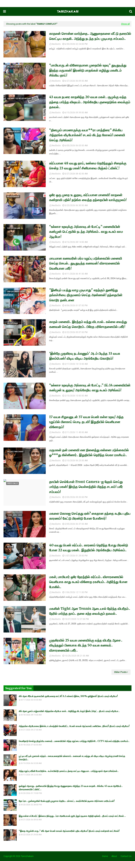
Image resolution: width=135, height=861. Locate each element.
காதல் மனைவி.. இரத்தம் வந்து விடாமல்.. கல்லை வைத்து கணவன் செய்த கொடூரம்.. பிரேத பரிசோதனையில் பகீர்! (88, 324)
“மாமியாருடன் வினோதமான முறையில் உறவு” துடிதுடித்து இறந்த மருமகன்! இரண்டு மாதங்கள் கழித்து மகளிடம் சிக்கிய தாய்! (87, 70)
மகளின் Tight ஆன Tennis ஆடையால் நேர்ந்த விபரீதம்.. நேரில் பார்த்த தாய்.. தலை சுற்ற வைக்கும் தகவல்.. (89, 611)
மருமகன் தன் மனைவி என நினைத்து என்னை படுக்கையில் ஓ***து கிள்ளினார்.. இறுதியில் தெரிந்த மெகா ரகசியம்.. (89, 452)
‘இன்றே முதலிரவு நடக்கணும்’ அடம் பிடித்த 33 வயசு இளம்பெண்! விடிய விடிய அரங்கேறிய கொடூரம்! (84, 356)
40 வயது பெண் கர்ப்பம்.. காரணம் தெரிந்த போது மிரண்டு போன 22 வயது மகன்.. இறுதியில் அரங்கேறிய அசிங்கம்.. (88, 547)
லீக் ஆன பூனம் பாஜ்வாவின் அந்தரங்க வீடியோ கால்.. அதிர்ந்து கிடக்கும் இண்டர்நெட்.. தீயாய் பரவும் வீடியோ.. (69, 711)
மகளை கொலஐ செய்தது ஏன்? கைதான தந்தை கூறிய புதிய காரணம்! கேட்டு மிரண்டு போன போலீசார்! (89, 516)
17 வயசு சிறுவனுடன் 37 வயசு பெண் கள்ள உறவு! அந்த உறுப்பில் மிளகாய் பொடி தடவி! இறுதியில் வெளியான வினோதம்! (86, 422)
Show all (125, 24)
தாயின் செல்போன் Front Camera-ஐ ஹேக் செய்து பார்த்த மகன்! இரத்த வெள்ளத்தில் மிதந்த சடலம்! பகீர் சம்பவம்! (86, 487)
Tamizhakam (27, 856)
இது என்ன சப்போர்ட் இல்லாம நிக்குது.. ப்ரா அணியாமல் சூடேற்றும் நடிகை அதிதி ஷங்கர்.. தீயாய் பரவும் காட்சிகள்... (72, 815)
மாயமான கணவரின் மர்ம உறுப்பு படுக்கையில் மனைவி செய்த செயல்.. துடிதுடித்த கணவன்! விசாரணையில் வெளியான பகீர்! (85, 263)
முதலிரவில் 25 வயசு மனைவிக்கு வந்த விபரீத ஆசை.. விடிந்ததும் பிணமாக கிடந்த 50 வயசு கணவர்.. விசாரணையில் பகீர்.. (85, 645)
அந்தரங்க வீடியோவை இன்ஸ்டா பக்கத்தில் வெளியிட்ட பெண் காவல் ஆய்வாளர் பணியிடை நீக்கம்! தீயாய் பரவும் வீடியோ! (74, 726)
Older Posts (120, 672)
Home (105, 856)
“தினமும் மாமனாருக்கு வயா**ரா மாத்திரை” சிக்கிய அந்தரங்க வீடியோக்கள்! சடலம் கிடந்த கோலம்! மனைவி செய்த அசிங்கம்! (87, 135)
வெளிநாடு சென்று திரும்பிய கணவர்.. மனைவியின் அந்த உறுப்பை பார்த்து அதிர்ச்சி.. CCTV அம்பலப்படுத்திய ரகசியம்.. (74, 741)
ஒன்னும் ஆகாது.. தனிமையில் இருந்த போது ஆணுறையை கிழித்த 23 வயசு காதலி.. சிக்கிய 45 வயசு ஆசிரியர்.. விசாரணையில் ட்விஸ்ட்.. (71, 788)
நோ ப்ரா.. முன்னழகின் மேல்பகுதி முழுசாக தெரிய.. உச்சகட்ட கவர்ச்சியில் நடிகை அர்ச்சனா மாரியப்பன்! (67, 801)
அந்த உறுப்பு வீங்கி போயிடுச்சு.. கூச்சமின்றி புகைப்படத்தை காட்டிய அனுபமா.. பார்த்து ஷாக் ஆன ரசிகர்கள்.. (69, 771)
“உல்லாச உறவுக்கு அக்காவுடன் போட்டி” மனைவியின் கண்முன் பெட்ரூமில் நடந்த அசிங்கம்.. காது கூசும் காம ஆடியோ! (86, 231)
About (114, 856)
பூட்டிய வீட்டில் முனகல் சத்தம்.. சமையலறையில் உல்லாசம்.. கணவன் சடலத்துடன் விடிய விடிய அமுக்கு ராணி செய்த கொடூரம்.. (72, 758)
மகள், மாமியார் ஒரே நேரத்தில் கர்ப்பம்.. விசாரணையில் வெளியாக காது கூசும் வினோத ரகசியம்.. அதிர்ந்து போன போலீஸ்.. (88, 582)
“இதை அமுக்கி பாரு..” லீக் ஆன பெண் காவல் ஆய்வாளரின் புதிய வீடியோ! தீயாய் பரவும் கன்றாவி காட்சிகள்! (69, 830)
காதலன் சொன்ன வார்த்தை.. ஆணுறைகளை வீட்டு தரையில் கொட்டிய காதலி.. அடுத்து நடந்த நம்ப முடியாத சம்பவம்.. (90, 36)
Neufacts (56, 44)
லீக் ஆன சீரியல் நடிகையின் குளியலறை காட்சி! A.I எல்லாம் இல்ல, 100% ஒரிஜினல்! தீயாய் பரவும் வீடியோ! (68, 696)
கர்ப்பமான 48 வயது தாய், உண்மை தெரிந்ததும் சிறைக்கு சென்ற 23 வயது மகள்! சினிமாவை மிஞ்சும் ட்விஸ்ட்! (87, 165)
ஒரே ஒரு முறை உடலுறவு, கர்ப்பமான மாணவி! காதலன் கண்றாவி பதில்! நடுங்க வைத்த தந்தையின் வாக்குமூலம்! (88, 197)
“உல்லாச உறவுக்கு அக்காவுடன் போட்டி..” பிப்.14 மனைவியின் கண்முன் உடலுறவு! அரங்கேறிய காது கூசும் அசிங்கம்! (89, 387)
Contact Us (126, 856)
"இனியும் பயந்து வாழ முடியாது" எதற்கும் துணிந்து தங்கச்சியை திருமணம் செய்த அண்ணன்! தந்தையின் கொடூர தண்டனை (85, 295)
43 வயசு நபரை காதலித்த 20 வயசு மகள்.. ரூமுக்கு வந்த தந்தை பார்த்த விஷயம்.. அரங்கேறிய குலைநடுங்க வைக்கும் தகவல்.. (89, 102)
